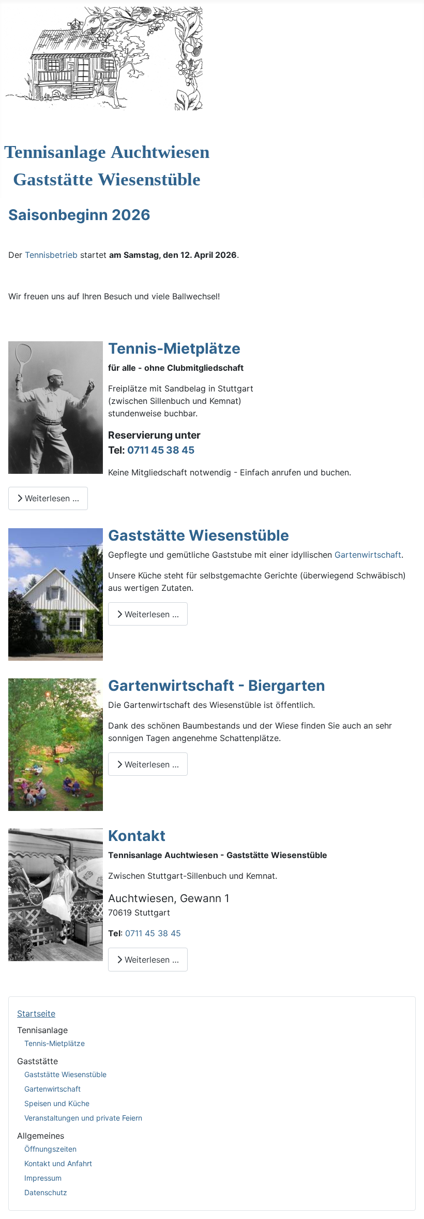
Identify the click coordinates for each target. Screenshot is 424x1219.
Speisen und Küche (56, 1103)
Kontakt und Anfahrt (58, 1163)
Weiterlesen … (50, 498)
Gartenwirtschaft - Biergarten (216, 685)
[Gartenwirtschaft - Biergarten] (55, 743)
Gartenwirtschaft (52, 1088)
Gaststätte (37, 1061)
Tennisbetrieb (51, 255)
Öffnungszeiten (50, 1148)
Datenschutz (45, 1192)
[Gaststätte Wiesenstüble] (55, 593)
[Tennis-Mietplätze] (55, 406)
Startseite (36, 1013)
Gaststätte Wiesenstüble (65, 1074)
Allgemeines (40, 1135)
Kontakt (136, 835)
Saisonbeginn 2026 (79, 215)
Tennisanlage (42, 1030)
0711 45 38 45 (160, 450)
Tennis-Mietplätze (54, 1043)
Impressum (43, 1177)
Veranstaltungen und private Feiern (83, 1117)
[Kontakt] (55, 894)
